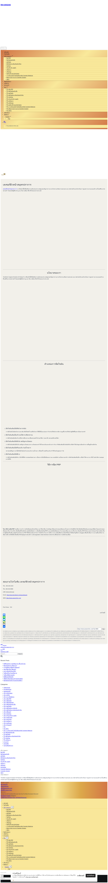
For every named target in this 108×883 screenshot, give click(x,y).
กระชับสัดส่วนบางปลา (7, 631)
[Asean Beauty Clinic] (6, 45)
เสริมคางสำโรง (93, 638)
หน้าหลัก (6, 52)
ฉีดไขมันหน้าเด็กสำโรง (39, 634)
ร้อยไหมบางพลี (38, 636)
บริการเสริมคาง (8, 721)
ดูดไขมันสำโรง (80, 634)
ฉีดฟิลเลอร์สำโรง (94, 631)
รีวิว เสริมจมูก (10, 103)
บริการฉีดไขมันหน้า (9, 702)
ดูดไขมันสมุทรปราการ (73, 634)
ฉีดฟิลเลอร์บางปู (64, 631)
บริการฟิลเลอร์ (7, 712)
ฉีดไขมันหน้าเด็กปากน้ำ (18, 634)
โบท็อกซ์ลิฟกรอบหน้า (9, 675)
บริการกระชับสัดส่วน (9, 697)
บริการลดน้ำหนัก (8, 717)
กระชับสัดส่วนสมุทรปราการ (40, 631)
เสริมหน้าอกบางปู (45, 640)
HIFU (7, 79)
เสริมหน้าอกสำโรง (76, 640)
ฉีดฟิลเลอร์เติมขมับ (8, 676)
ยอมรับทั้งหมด (90, 875)
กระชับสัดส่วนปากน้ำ (31, 631)
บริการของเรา (7, 807)
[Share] (54, 626)
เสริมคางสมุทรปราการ (86, 638)
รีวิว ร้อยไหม (9, 97)
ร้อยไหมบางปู (32, 636)
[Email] (54, 624)
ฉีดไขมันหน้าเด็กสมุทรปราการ (29, 634)
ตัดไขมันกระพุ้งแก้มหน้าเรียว (13, 64)
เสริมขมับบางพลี (32, 638)
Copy (103, 629)
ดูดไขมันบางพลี (59, 634)
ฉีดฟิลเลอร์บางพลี (70, 631)
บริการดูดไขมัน (7, 706)
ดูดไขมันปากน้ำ (65, 634)
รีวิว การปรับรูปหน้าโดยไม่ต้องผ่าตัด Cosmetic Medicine (20, 106)
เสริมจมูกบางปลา (99, 638)
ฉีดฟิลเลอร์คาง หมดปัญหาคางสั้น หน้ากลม (14, 663)
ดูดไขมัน (8, 62)
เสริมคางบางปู (66, 638)
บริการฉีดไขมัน (8, 700)
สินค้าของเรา (7, 81)
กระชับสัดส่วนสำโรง (49, 631)
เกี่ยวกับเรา (7, 112)
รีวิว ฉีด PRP (9, 89)
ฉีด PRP (8, 58)
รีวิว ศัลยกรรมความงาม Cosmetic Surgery (17, 108)
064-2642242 (6, 5)
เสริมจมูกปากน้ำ (16, 640)
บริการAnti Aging (8, 693)
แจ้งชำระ (6, 83)
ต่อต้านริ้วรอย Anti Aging (12, 73)
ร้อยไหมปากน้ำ (44, 636)
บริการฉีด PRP (7, 698)
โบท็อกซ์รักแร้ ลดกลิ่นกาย (10, 673)
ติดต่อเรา (6, 114)
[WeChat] (54, 622)
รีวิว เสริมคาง (9, 101)
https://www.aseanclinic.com (13, 598)
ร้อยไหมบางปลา (27, 636)
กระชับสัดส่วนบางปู (15, 631)
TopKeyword (7, 687)
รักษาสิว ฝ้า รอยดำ (11, 67)
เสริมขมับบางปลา (19, 638)
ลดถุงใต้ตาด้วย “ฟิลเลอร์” (10, 669)
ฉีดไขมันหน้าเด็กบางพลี (9, 634)
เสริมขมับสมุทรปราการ (46, 638)
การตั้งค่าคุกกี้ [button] (80, 875)
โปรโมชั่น (6, 54)
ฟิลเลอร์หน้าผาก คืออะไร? (10, 665)
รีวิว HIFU (9, 110)
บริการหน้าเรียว (8, 719)
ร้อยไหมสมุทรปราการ (51, 636)
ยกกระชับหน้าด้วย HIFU (10, 671)
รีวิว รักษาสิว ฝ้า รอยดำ (12, 99)
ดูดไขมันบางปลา (47, 634)
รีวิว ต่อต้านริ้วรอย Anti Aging (13, 105)
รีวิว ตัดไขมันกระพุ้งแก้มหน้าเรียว (15, 95)
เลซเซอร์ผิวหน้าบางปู (74, 636)
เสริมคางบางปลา (60, 638)
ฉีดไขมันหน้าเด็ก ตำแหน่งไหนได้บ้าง (13, 680)
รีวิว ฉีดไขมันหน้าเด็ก (11, 91)
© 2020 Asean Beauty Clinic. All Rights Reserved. (14, 797)
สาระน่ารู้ (6, 85)
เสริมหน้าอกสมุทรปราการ (68, 640)
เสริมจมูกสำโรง (31, 640)
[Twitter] (54, 619)
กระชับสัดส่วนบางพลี (23, 631)
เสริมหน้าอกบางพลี (52, 640)
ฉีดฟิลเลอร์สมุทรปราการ (86, 631)
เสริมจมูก (8, 71)
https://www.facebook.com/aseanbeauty (17, 595)
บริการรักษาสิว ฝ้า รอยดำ (10, 715)
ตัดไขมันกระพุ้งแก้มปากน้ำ (98, 634)
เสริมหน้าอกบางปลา (37, 640)
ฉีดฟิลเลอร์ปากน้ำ (77, 631)
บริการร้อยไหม (7, 713)
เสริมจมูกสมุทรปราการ (23, 640)
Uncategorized (7, 689)
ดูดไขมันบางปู (53, 634)
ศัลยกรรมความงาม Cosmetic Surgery (16, 77)
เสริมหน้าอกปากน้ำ (59, 640)
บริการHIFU (7, 695)
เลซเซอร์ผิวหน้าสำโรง (12, 638)
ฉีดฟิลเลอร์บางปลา (57, 631)
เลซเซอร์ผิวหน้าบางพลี (82, 636)
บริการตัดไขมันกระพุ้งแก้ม (10, 708)
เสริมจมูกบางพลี (9, 640)
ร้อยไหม (8, 66)
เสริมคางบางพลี (72, 638)
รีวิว (5, 727)
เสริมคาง (8, 69)
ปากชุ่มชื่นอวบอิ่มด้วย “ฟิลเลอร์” (12, 667)
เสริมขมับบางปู (26, 638)
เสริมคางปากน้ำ (78, 638)
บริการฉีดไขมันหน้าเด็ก (10, 704)
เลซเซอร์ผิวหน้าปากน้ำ (91, 636)
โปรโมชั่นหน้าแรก (8, 745)
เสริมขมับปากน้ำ (38, 638)
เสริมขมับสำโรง (54, 638)
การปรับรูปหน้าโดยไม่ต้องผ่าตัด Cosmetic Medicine (19, 75)
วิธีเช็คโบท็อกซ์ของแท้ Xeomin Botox (13, 678)
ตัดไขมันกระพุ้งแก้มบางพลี (88, 634)
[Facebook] (54, 615)
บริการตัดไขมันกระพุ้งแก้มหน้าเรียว (13, 710)
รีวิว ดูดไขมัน (9, 93)
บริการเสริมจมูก (8, 723)
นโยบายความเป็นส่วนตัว (31, 877)
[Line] (54, 617)
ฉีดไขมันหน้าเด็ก (10, 60)
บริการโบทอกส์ (7, 725)
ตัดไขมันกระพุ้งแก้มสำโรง (19, 636)
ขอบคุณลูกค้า (7, 691)
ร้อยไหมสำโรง (58, 636)
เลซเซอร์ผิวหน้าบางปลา (65, 636)
